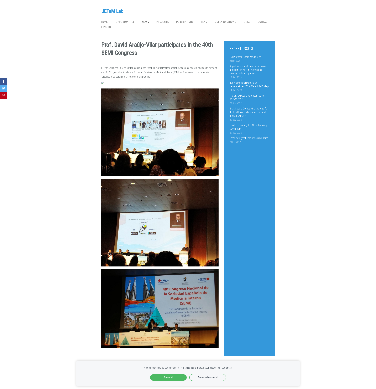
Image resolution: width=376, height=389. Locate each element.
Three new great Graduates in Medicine (249, 138)
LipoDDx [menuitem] (106, 27)
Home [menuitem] (104, 21)
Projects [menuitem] (162, 21)
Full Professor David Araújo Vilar (245, 56)
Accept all (168, 377)
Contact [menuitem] (263, 21)
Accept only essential (208, 377)
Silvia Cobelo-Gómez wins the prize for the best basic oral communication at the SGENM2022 (249, 112)
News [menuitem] (145, 21)
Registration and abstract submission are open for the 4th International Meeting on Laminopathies (248, 70)
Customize (227, 367)
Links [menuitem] (247, 21)
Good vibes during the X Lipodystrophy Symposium (248, 127)
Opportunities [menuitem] (125, 21)
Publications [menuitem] (185, 21)
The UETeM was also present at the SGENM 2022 (247, 97)
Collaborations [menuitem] (225, 21)
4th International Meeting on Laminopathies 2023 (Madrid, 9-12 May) (249, 84)
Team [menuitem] (204, 21)
